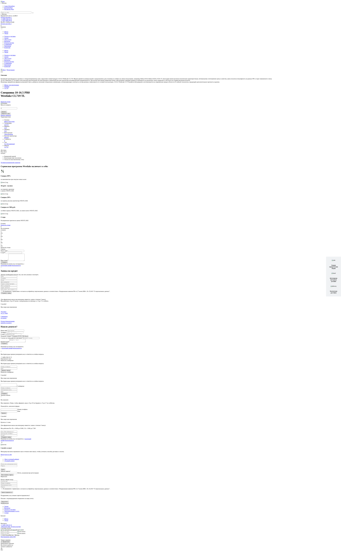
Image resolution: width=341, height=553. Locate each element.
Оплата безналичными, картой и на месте (8, 322)
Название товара (6, 336)
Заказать (3, 111)
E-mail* (3, 252)
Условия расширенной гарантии (10, 162)
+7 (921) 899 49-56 (6, 20)
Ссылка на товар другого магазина (12, 338)
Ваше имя (4, 330)
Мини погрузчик (9, 121)
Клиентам (7, 47)
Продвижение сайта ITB (8, 537)
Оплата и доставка (10, 36)
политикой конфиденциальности (11, 265)
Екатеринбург (8, 7)
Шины (6, 32)
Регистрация (10, 70)
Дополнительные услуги (11, 511)
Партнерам (7, 46)
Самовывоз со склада (4, 317)
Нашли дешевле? (6, 115)
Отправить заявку (6, 293)
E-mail (3, 334)
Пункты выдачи (6, 17)
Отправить (4, 393)
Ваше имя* (4, 251)
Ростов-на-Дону (9, 9)
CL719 (6, 147)
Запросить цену (5, 113)
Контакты (7, 41)
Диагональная (8, 134)
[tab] (11, 459)
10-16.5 (6, 124)
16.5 (5, 131)
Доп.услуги (7, 39)
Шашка (6, 137)
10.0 (5, 128)
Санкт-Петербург (9, 6)
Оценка (3, 249)
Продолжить (4, 501)
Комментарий (5, 341)
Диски (6, 33)
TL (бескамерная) (9, 144)
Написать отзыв (5, 101)
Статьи (6, 513)
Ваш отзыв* (4, 260)
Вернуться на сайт (6, 454)
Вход (4, 70)
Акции (6, 38)
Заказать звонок (5, 370)
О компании (8, 44)
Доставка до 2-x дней (4, 312)
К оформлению (5, 541)
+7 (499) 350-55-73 (6, 19)
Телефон (4, 332)
